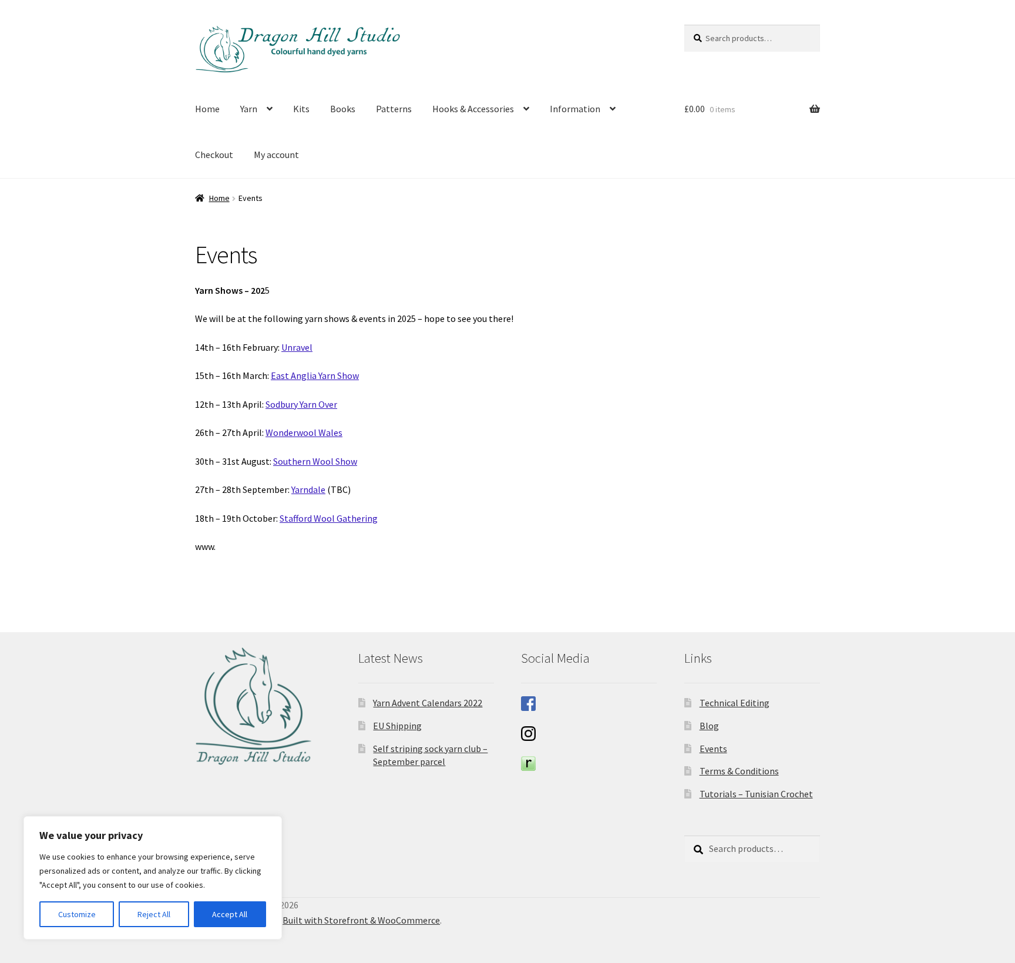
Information (575, 109)
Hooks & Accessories (473, 109)
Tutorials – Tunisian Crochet (756, 794)
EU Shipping (397, 726)
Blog (709, 726)
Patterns (394, 109)
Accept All (229, 914)
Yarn (248, 109)
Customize (77, 914)
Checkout (214, 154)
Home (207, 109)
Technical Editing (734, 703)
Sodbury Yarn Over (301, 404)
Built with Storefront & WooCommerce (361, 920)
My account (276, 154)
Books (342, 109)
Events (713, 748)
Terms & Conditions (739, 771)
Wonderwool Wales (303, 432)
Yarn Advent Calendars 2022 (427, 703)
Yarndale (308, 489)
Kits (301, 109)
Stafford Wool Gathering (329, 518)
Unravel (296, 347)
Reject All (153, 914)
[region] (152, 877)
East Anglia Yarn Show (315, 375)
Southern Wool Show (315, 461)
